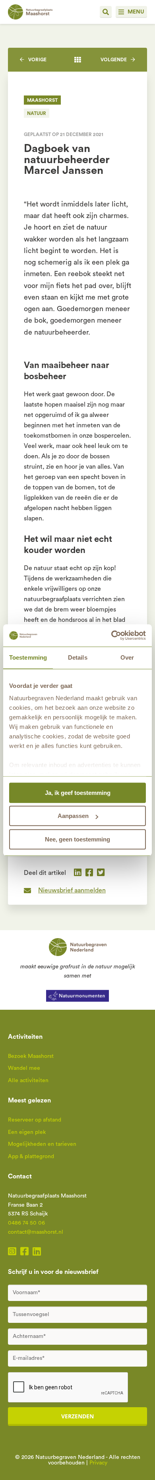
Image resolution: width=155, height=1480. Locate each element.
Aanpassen (73, 815)
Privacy (98, 1463)
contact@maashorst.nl (35, 1232)
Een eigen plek (27, 1132)
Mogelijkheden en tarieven (42, 1144)
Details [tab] (77, 657)
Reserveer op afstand (34, 1120)
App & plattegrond (31, 1156)
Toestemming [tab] (28, 657)
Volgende (114, 59)
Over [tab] (127, 657)
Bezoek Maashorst (31, 1056)
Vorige (37, 59)
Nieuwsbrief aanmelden (72, 890)
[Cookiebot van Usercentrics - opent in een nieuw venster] (111, 635)
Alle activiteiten (28, 1080)
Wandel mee (24, 1068)
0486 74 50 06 (26, 1223)
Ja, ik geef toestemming (77, 792)
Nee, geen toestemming (77, 839)
